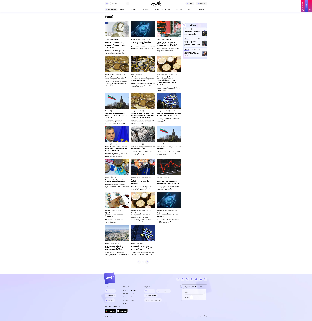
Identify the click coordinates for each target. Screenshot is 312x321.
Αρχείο (133, 300)
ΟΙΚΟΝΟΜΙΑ (145, 9)
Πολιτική (125, 293)
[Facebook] (178, 279)
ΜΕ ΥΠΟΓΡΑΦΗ (200, 9)
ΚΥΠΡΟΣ (122, 9)
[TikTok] (196, 279)
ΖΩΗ (189, 9)
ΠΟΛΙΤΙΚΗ (133, 9)
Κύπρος (125, 290)
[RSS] (205, 279)
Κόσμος (125, 303)
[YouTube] (201, 279)
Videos (133, 296)
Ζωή (132, 293)
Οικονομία (126, 296)
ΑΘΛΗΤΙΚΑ (179, 9)
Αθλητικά (133, 290)
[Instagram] (182, 279)
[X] (187, 279)
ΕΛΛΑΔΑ (157, 9)
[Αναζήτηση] (127, 3)
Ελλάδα (125, 300)
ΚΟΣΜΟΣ (167, 9)
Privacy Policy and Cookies (153, 300)
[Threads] (192, 279)
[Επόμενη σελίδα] (147, 262)
